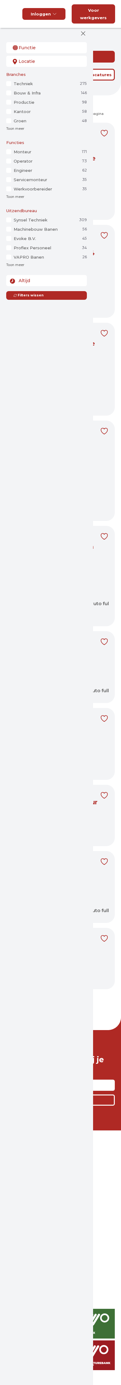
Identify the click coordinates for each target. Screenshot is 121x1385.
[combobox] (46, 47)
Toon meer (15, 129)
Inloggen (41, 13)
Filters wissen (30, 295)
